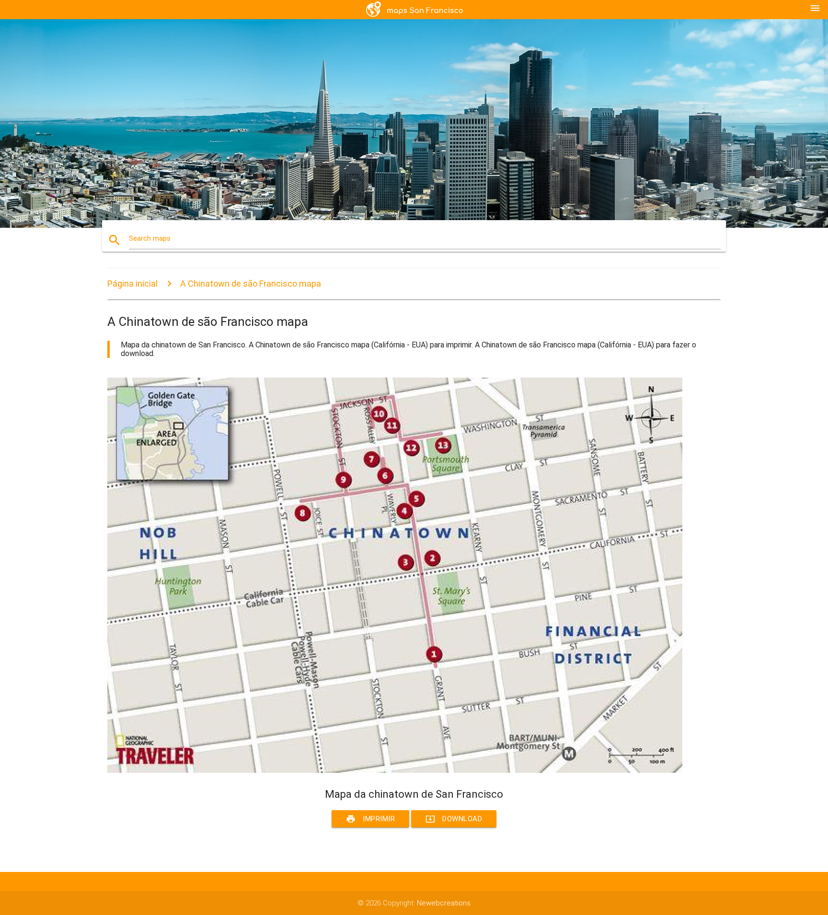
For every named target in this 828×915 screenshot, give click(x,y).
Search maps (150, 238)
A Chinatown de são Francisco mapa (250, 284)
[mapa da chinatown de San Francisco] (394, 770)
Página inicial (132, 284)
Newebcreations (444, 903)
